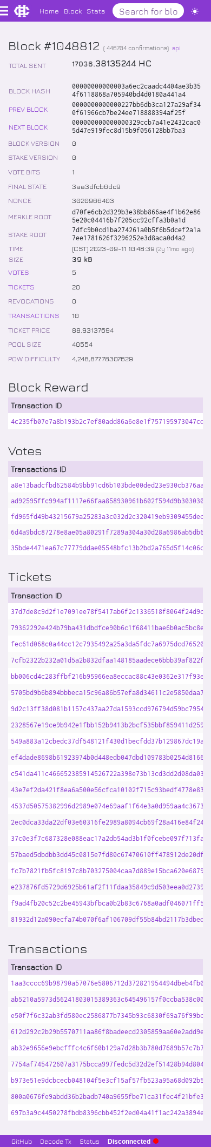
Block (73, 10)
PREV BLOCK (28, 108)
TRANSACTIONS (34, 315)
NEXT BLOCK (28, 126)
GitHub (21, 1141)
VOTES (18, 271)
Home (49, 10)
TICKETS (21, 286)
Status (90, 1141)
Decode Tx (55, 1141)
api (176, 48)
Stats (96, 10)
